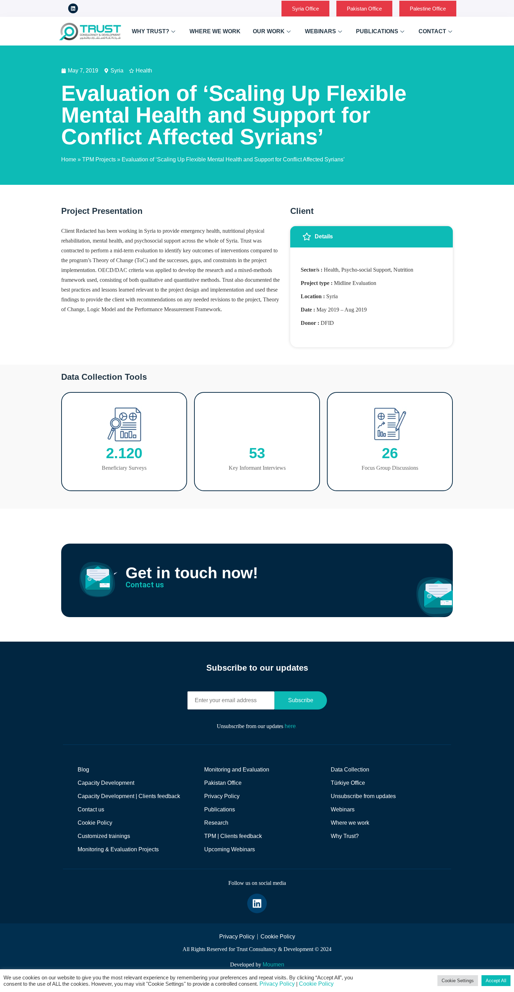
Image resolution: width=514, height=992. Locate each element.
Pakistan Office (364, 9)
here (290, 726)
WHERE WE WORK (215, 31)
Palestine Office (428, 9)
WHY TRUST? (150, 31)
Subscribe (300, 700)
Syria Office (305, 9)
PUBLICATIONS (377, 31)
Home (68, 159)
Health (144, 71)
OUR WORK (269, 31)
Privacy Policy (277, 984)
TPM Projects (99, 159)
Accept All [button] (496, 980)
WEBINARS (320, 31)
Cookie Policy (316, 984)
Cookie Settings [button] (458, 980)
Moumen (273, 964)
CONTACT (432, 31)
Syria (116, 71)
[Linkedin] (73, 8)
